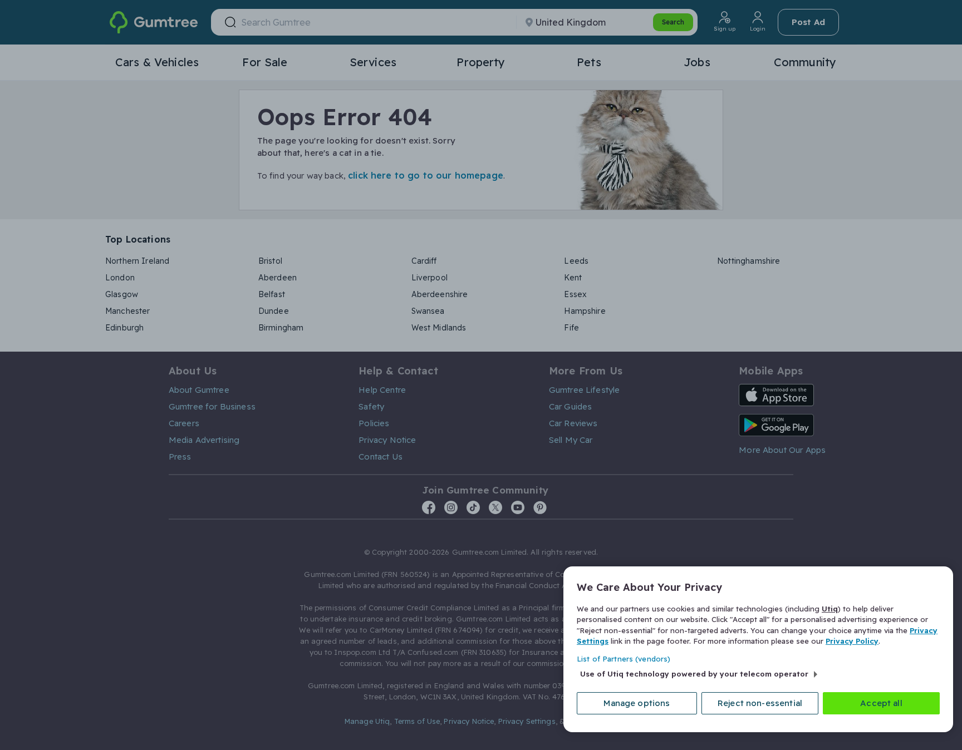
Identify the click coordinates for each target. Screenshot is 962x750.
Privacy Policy (852, 640)
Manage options (636, 703)
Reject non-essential (760, 703)
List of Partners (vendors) (623, 658)
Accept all (881, 703)
